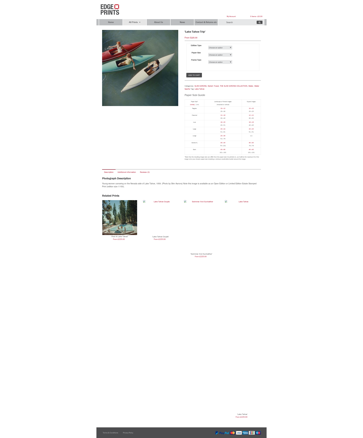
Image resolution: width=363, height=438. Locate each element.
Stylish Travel (213, 86)
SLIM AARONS (201, 86)
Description (109, 172)
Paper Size (196, 52)
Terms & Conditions (110, 432)
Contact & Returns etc (206, 22)
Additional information (127, 172)
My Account (231, 16)
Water (250, 86)
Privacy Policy (128, 432)
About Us (158, 22)
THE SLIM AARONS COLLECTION (233, 86)
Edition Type (196, 45)
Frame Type (196, 60)
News (182, 22)
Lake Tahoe (199, 89)
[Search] (259, 22)
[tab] (109, 172)
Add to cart (194, 75)
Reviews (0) (145, 172)
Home (111, 22)
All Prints (133, 22)
